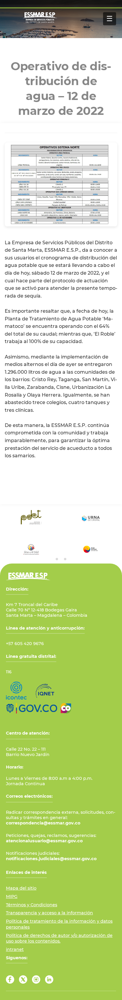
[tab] (57, 559)
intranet (15, 949)
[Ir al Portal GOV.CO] (31, 708)
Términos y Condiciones (31, 904)
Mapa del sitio (21, 888)
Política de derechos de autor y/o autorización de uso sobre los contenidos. (59, 938)
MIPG (11, 896)
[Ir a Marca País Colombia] (66, 708)
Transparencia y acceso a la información (49, 913)
